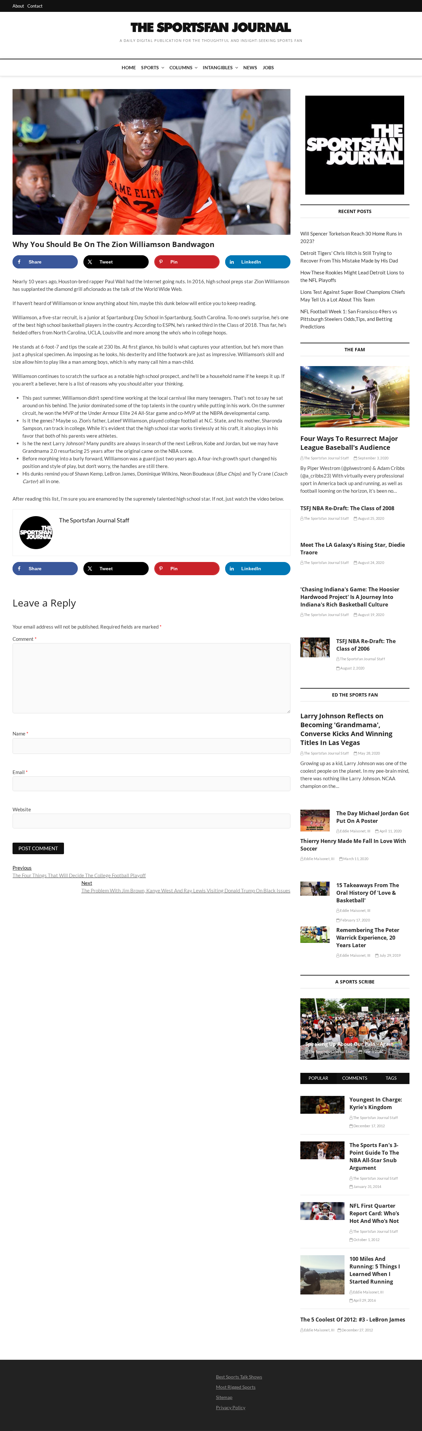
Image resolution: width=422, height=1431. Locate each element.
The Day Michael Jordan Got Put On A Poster (372, 817)
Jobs (268, 67)
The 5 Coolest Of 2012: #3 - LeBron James (352, 1319)
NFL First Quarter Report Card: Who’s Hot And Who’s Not (374, 1213)
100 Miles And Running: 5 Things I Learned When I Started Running (374, 1270)
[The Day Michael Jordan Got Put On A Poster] (315, 820)
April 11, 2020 (390, 831)
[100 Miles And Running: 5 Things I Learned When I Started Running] (322, 1259)
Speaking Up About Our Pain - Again (349, 1044)
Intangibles (218, 67)
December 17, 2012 (369, 1126)
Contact (35, 6)
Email (20, 772)
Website (22, 809)
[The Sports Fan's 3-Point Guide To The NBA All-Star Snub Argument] (322, 1145)
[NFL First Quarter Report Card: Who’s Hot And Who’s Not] (322, 1206)
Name (20, 733)
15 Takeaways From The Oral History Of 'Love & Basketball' (367, 893)
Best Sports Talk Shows (239, 1377)
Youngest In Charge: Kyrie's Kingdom (375, 1103)
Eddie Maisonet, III (354, 831)
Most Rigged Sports (236, 1387)
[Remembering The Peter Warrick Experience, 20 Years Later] (315, 934)
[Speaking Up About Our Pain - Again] (354, 1029)
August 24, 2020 (370, 562)
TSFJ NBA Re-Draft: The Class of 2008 (347, 508)
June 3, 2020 (372, 1051)
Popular (318, 1078)
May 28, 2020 (368, 753)
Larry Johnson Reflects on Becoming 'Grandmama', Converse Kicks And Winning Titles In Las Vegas (346, 729)
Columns (181, 67)
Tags (391, 1078)
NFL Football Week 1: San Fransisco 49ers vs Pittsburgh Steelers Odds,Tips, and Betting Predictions (348, 318)
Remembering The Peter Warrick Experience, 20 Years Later (367, 937)
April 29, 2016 (364, 1300)
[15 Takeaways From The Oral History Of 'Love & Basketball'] (315, 889)
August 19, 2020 (370, 614)
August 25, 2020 (370, 518)
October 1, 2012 (366, 1239)
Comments (354, 1078)
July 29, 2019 (389, 955)
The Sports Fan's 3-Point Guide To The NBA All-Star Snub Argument (374, 1156)
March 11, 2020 (355, 858)
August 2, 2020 (352, 668)
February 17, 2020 (355, 920)
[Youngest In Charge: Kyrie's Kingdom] (322, 1100)
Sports (150, 67)
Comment (25, 639)
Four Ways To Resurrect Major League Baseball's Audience (349, 443)
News (250, 67)
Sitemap (224, 1397)
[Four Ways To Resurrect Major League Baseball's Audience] (354, 396)
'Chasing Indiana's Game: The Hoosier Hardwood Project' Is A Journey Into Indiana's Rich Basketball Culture (349, 597)
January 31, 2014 (367, 1186)
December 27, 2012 (357, 1330)
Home (129, 67)
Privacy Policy (230, 1407)
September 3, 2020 (372, 458)
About (18, 6)
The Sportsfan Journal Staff (326, 458)
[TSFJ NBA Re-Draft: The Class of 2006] (315, 647)
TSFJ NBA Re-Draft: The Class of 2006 (366, 645)
